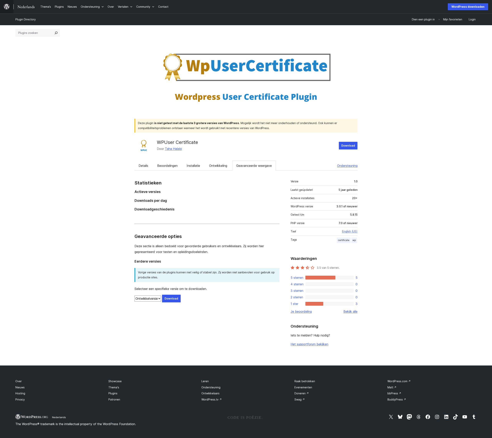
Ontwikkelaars (210, 393)
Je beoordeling (301, 311)
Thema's (113, 387)
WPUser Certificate (177, 142)
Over (18, 381)
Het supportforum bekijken (309, 344)
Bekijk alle (350, 311)
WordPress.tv (211, 399)
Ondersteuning (347, 166)
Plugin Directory (25, 19)
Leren (205, 381)
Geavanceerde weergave (254, 166)
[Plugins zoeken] (56, 33)
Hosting (20, 393)
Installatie (193, 166)
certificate (343, 240)
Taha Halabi (173, 149)
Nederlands (59, 417)
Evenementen (303, 387)
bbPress (394, 393)
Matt (391, 387)
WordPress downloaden (468, 6)
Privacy (20, 399)
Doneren (301, 393)
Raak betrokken (304, 381)
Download (348, 145)
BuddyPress (396, 399)
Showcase (115, 381)
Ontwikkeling (218, 166)
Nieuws (20, 387)
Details (143, 166)
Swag (299, 399)
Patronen (114, 399)
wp (354, 240)
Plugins (112, 393)
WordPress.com (399, 381)
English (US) (349, 231)
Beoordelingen (167, 166)
